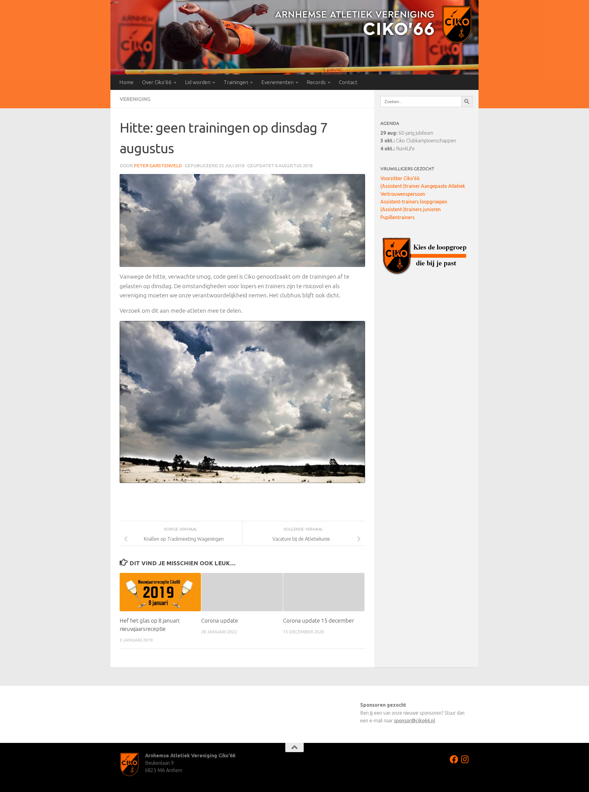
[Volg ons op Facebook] (454, 759)
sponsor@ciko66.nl (414, 720)
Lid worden (197, 82)
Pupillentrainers (397, 217)
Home (126, 82)
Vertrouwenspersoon (402, 194)
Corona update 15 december (318, 620)
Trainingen (236, 82)
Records (316, 82)
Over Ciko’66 (157, 82)
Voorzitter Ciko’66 (400, 178)
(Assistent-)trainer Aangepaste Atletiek (422, 186)
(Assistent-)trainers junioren (410, 209)
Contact (348, 82)
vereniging (135, 99)
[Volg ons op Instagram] (465, 759)
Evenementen (277, 82)
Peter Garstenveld (158, 165)
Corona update (219, 620)
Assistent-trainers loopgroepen (413, 201)
